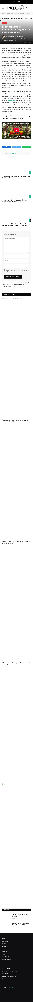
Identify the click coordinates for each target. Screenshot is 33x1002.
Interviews (4, 951)
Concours (6, 909)
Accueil (3, 13)
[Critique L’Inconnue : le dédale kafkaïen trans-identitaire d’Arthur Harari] (16, 165)
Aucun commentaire (8, 38)
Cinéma (5, 22)
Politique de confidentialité (9, 976)
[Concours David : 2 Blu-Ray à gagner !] (6, 917)
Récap (3, 954)
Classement (5, 941)
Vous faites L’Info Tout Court (9, 971)
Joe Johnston (22, 68)
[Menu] (3, 8)
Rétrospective (5, 956)
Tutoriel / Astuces (6, 959)
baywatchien (11, 100)
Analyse (4, 938)
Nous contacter (6, 968)
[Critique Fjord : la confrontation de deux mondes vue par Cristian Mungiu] (16, 189)
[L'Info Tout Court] (15, 7)
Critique (4, 943)
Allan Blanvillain (10, 36)
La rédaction (5, 966)
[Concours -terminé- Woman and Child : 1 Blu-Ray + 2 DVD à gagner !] (6, 925)
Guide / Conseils (6, 949)
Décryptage (5, 946)
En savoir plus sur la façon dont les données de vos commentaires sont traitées (15, 284)
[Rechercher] (27, 8)
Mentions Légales (6, 979)
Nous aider (16, 1)
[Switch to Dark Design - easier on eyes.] (30, 7)
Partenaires (5, 973)
